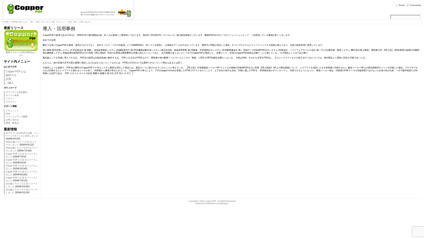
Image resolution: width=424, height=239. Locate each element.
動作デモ (11, 75)
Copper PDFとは (16, 71)
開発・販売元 (12, 123)
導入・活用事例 (59, 28)
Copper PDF (210, 201)
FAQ (8, 114)
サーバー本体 (12, 95)
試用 (8, 79)
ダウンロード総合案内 (16, 92)
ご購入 (10, 82)
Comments (415, 5)
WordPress (212, 203)
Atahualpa (223, 203)
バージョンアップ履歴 (16, 116)
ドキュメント (12, 110)
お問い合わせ (12, 120)
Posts (402, 5)
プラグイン (11, 101)
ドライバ (10, 98)
